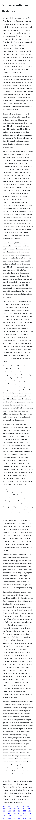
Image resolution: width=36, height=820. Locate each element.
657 (4, 811)
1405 (4, 808)
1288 (25, 815)
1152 (24, 813)
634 (18, 806)
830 (19, 818)
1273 (14, 813)
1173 (24, 811)
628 (19, 813)
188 (4, 806)
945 (24, 808)
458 (30, 811)
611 (28, 806)
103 (10, 808)
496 (9, 806)
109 (14, 811)
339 (23, 806)
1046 (31, 815)
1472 (24, 818)
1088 (9, 818)
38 (13, 806)
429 (14, 808)
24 (3, 813)
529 (4, 815)
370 (29, 808)
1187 (9, 811)
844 (19, 811)
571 (14, 818)
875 (19, 808)
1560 (30, 813)
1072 (8, 813)
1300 (9, 815)
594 (4, 818)
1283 (14, 815)
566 (30, 818)
